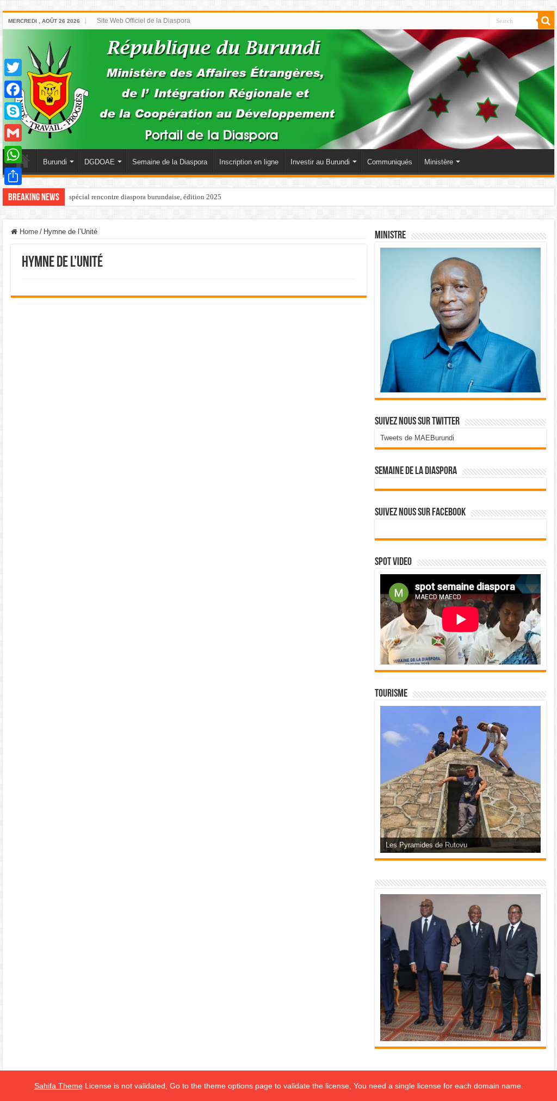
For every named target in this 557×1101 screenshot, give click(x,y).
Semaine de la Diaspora (169, 162)
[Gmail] (13, 133)
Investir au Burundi (320, 162)
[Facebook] (13, 89)
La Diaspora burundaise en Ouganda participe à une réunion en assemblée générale (190, 197)
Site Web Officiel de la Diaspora (143, 20)
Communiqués (389, 162)
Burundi (55, 162)
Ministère (438, 162)
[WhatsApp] (13, 154)
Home (27, 231)
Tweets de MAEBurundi (417, 438)
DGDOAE (99, 162)
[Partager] (13, 176)
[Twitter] (13, 67)
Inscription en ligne (248, 162)
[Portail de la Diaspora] (278, 89)
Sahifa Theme (58, 1085)
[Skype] (13, 111)
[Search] (546, 21)
